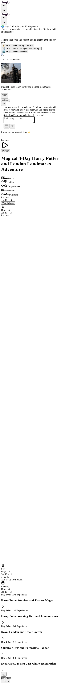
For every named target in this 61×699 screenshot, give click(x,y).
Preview (5, 151)
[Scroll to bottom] (3, 104)
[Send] (12, 126)
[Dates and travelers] (6, 126)
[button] (3, 97)
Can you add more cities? (14, 52)
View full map (8, 203)
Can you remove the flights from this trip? (21, 48)
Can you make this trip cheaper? (17, 45)
